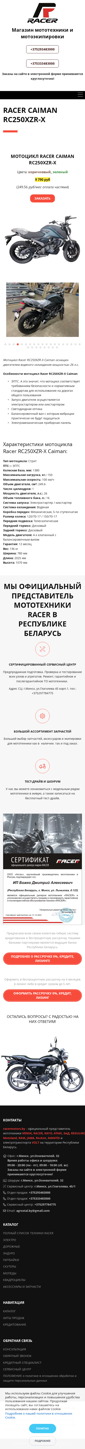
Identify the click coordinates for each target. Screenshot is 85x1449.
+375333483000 (43, 63)
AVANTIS (54, 1138)
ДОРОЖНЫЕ (11, 1246)
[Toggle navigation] (80, 95)
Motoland (10, 1138)
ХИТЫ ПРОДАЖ (13, 1318)
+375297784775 (42, 693)
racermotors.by (14, 1129)
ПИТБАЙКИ (11, 1260)
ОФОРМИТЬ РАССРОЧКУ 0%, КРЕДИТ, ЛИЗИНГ (42, 995)
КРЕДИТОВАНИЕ (14, 1324)
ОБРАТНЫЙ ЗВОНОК (17, 1356)
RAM (22, 1138)
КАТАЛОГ (9, 1311)
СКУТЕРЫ (9, 1266)
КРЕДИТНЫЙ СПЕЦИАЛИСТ (22, 1363)
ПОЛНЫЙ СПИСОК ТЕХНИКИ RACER (28, 1233)
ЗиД (66, 1133)
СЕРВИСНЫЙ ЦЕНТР (17, 1369)
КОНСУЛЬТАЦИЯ (14, 1349)
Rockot (41, 1138)
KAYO (48, 1133)
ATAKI (58, 1133)
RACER (38, 1133)
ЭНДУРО (9, 1253)
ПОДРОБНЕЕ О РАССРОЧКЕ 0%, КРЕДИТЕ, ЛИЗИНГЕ (42, 958)
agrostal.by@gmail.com (33, 1211)
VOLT (35, 1142)
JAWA (30, 1138)
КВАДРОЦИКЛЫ (14, 1280)
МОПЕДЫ (9, 1273)
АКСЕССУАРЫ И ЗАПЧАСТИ (22, 1287)
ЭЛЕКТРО (9, 1240)
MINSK (27, 1133)
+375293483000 (43, 49)
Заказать (42, 198)
